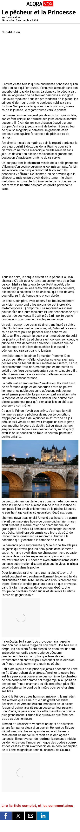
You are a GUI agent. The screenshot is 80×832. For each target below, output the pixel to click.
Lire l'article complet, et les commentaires (37, 806)
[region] (49, 212)
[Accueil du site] (40, 7)
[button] (6, 816)
